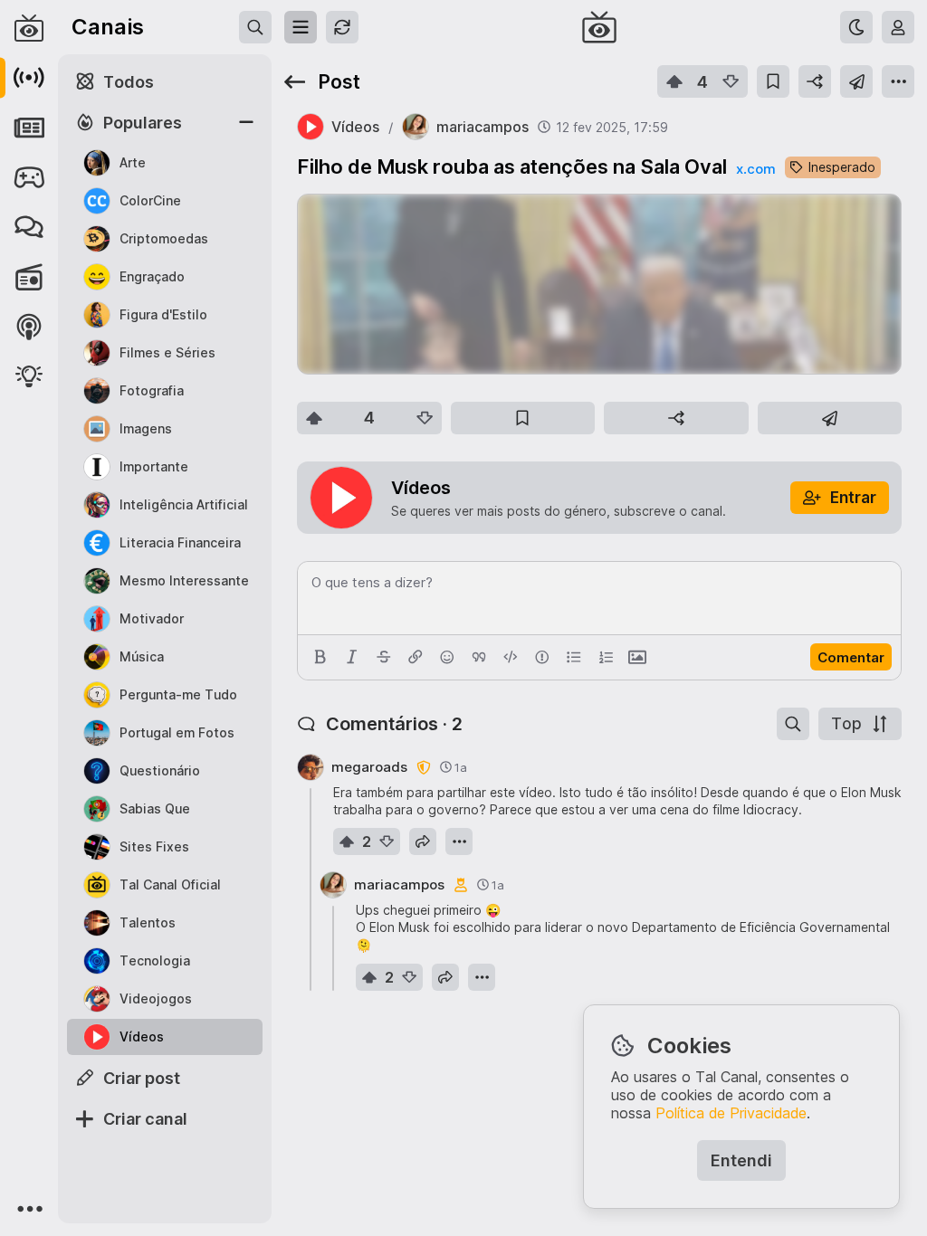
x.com (756, 168)
